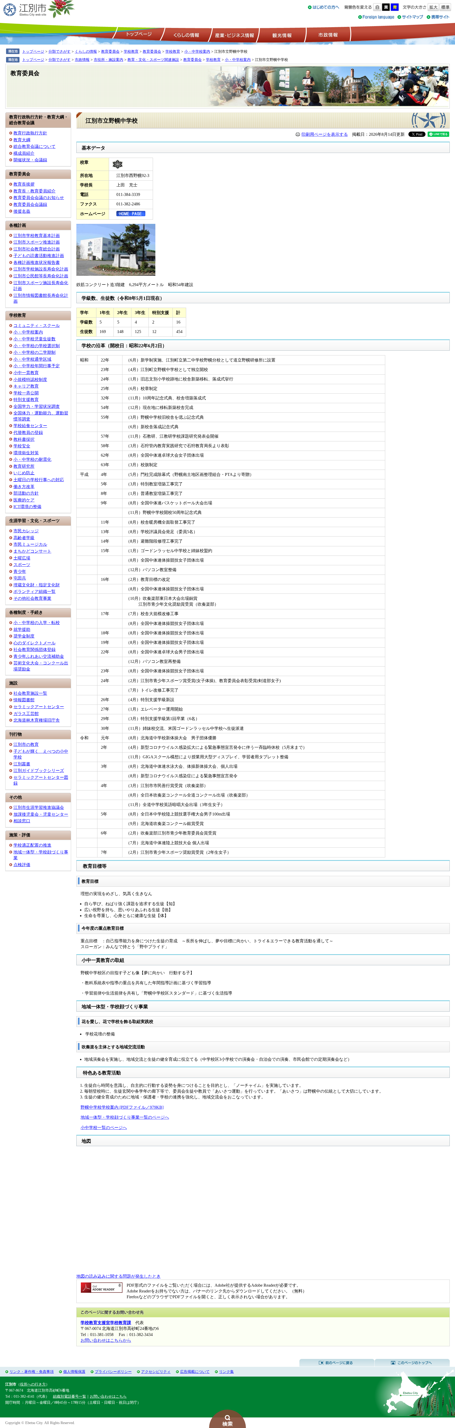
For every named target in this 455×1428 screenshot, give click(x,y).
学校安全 (21, 446)
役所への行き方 (33, 1384)
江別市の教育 (26, 744)
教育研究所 (23, 466)
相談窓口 (21, 821)
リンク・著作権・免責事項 (31, 1371)
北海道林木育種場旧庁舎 (36, 720)
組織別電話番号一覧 (69, 1396)
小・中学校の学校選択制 (36, 346)
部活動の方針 (26, 493)
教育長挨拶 (23, 184)
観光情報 (281, 34)
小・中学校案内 (197, 51)
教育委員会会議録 (30, 204)
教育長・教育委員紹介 (34, 191)
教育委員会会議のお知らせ (38, 197)
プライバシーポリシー (113, 1371)
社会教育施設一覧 (30, 693)
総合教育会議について (34, 146)
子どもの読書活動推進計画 (38, 255)
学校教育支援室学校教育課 (106, 1322)
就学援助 (21, 629)
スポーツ (21, 564)
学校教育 (131, 51)
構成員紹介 (23, 153)
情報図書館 (23, 700)
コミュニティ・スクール (36, 325)
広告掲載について (195, 1371)
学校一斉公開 (26, 393)
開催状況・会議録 (30, 160)
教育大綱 (21, 140)
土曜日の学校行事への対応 (38, 479)
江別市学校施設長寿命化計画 (40, 269)
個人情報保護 (74, 1371)
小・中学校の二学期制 (34, 352)
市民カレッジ (26, 531)
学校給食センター (30, 425)
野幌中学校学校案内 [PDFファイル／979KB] (122, 1107)
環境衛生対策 (26, 453)
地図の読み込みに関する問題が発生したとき (118, 1276)
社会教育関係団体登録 (34, 649)
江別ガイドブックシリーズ (38, 770)
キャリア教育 (26, 386)
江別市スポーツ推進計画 (36, 242)
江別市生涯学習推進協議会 (38, 807)
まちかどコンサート (32, 551)
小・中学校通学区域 (32, 359)
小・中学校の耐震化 (32, 459)
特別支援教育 (26, 399)
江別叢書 (21, 764)
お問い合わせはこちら (108, 1396)
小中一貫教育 (26, 372)
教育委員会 (110, 51)
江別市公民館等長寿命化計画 (40, 276)
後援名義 (21, 211)
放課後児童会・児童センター (40, 814)
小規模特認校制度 (30, 379)
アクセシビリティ (156, 1371)
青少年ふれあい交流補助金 (38, 656)
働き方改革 (23, 486)
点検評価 (21, 864)
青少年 (19, 571)
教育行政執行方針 (30, 133)
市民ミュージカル (30, 544)
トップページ (138, 34)
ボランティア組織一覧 (34, 591)
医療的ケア (23, 500)
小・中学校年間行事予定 (36, 366)
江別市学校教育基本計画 (36, 235)
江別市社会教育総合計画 (36, 249)
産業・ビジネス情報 (233, 34)
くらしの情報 (186, 34)
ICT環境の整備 (27, 506)
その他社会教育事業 (32, 598)
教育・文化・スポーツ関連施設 (153, 59)
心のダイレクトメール (34, 643)
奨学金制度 (23, 636)
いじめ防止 (23, 473)
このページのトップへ (412, 1363)
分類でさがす (59, 51)
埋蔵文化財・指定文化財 (36, 585)
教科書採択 (23, 439)
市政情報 (327, 34)
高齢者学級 (23, 538)
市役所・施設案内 (108, 59)
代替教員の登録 (28, 432)
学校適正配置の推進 (32, 845)
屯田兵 (19, 578)
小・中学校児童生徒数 (34, 339)
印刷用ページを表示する (324, 134)
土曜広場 (21, 558)
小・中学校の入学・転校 (36, 622)
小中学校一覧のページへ (104, 1127)
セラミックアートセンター (38, 707)
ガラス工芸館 (26, 713)
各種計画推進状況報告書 (36, 262)
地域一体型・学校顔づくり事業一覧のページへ (125, 1117)
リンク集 (226, 1371)
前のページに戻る (336, 1363)
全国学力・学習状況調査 (36, 406)
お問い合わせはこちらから (106, 1340)
